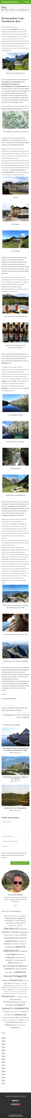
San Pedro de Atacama (12, 1002)
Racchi (22, 987)
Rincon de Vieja (25, 989)
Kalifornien (11, 950)
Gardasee (9, 938)
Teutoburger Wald (14, 1017)
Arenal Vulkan (14, 916)
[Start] (2, 9)
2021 (3, 1053)
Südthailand (19, 1015)
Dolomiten (23, 929)
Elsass (11, 935)
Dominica (6, 932)
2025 (3, 1041)
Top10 (21, 1020)
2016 (3, 1068)
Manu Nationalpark (10, 966)
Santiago (24, 1002)
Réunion (8, 996)
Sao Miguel (20, 1005)
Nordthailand (9, 969)
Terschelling (5, 1017)
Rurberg (19, 993)
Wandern (15, 1025)
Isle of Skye (10, 947)
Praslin (5, 980)
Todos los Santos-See (12, 1019)
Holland (16, 943)
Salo (16, 996)
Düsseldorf (16, 932)
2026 (3, 1038)
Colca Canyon (10, 923)
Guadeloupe (11, 941)
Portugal (20, 976)
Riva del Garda (22, 991)
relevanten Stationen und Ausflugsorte (11, 108)
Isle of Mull (23, 943)
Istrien (20, 947)
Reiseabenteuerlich (10, 2)
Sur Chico (8, 1015)
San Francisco (15, 999)
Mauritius (23, 966)
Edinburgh (25, 932)
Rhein (18, 989)
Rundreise (13, 993)
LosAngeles (9, 960)
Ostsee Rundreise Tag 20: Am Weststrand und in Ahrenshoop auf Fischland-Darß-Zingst (15, 749)
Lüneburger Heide (20, 960)
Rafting (27, 987)
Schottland (22, 1008)
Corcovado (12, 925)
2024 (3, 1044)
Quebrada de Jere (14, 987)
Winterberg (23, 1025)
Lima (22, 954)
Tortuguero (22, 1022)
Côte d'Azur (11, 928)
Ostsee (20, 972)
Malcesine (19, 963)
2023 (3, 1047)
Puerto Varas (8, 983)
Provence (16, 980)
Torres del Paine (11, 1022)
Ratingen (4, 989)
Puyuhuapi (5, 987)
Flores (23, 935)
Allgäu (6, 916)
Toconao (4, 1019)
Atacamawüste (11, 918)
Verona (8, 1025)
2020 (3, 1056)
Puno (24, 983)
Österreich (13, 698)
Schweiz (6, 1011)
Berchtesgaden (9, 920)
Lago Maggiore (12, 954)
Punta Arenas (7, 985)
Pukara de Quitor (17, 983)
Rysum (24, 993)
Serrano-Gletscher (15, 1011)
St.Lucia (23, 1011)
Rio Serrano (7, 991)
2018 (3, 1062)
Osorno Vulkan (9, 972)
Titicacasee (25, 1017)
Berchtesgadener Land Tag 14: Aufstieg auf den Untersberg (15, 778)
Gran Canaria (20, 938)
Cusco (19, 925)
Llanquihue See (21, 957)
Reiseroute (11, 989)
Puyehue (24, 985)
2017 (3, 1065)
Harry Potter (22, 941)
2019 (3, 1059)
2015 (3, 1071)
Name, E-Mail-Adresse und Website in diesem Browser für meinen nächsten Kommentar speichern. (14, 855)
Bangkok (21, 918)
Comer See (20, 923)
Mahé (11, 963)
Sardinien (8, 1008)
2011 (3, 1083)
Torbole (26, 1019)
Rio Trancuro (14, 991)
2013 (3, 1077)
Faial (17, 935)
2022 (3, 1050)
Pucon (26, 980)
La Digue (23, 951)
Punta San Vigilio (17, 985)
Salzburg (20, 996)
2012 (3, 1080)
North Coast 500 (21, 968)
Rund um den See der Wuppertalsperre (15, 808)
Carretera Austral (20, 920)
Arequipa (23, 916)
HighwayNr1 (8, 943)
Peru (8, 976)
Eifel (6, 935)
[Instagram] (15, 905)
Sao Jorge (9, 1005)
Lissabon (10, 957)
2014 (3, 1074)
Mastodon (15, 1108)
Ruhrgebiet (7, 993)
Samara (26, 996)
